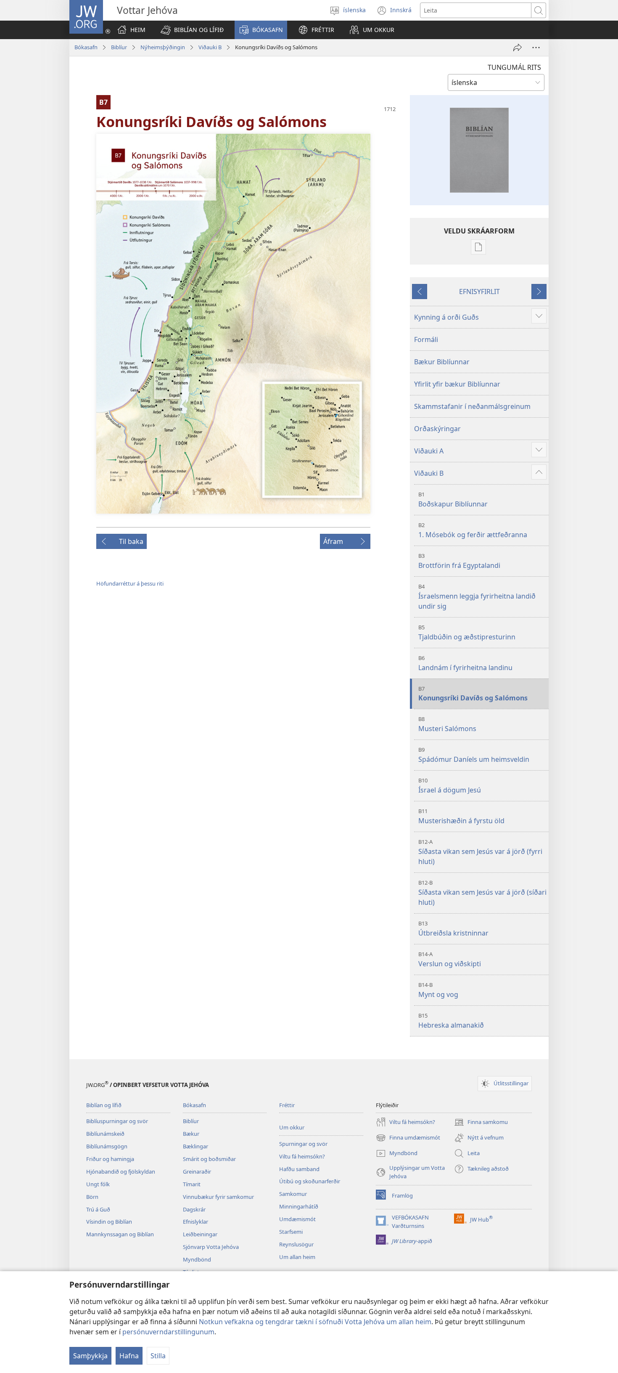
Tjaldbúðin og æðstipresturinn (466, 632)
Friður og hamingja (110, 1159)
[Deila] (517, 47)
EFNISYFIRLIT (479, 291)
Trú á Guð (98, 1209)
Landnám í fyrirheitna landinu (465, 663)
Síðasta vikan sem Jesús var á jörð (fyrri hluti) (480, 852)
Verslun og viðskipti (449, 959)
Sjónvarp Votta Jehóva (211, 1247)
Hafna (129, 1355)
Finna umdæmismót (408, 1138)
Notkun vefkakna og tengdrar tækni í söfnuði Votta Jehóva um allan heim (315, 1321)
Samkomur (293, 1194)
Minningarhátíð (298, 1206)
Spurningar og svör (303, 1144)
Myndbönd (197, 1259)
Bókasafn (86, 47)
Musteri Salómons (447, 724)
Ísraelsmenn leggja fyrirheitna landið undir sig (477, 597)
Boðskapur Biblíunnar (453, 499)
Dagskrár (194, 1209)
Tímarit (192, 1184)
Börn (92, 1197)
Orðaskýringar (437, 428)
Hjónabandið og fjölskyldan (120, 1171)
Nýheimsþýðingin (162, 47)
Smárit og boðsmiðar (209, 1159)
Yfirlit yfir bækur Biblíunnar (457, 384)
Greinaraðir (197, 1171)
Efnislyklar (195, 1221)
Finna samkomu (481, 1122)
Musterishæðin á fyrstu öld (461, 816)
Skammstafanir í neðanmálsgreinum (472, 406)
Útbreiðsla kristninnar (453, 929)
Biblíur (119, 47)
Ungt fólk (98, 1184)
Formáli (426, 339)
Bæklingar (195, 1146)
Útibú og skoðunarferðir (309, 1181)
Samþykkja (90, 1355)
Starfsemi (291, 1231)
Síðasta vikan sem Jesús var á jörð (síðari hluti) (482, 893)
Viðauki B (210, 47)
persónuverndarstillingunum (168, 1331)
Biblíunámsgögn (106, 1146)
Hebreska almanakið (451, 1021)
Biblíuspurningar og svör (117, 1121)
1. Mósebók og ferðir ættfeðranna (472, 530)
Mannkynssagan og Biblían (120, 1234)
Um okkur (291, 1127)
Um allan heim (297, 1257)
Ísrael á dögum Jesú (449, 786)
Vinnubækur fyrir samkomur (218, 1197)
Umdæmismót (297, 1219)
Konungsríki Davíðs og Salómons (473, 694)
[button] (192, 30)
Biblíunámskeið (105, 1133)
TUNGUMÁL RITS (514, 67)
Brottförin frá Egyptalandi (459, 561)
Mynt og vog (438, 990)
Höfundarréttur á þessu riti (130, 583)
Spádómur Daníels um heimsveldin (473, 755)
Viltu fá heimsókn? (302, 1156)
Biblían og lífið (103, 1105)
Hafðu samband (299, 1169)
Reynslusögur (296, 1244)
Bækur (191, 1133)
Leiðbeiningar (200, 1234)
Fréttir (287, 1105)
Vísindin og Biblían (109, 1221)
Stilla (158, 1355)
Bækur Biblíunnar (442, 361)
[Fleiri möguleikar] (536, 47)
